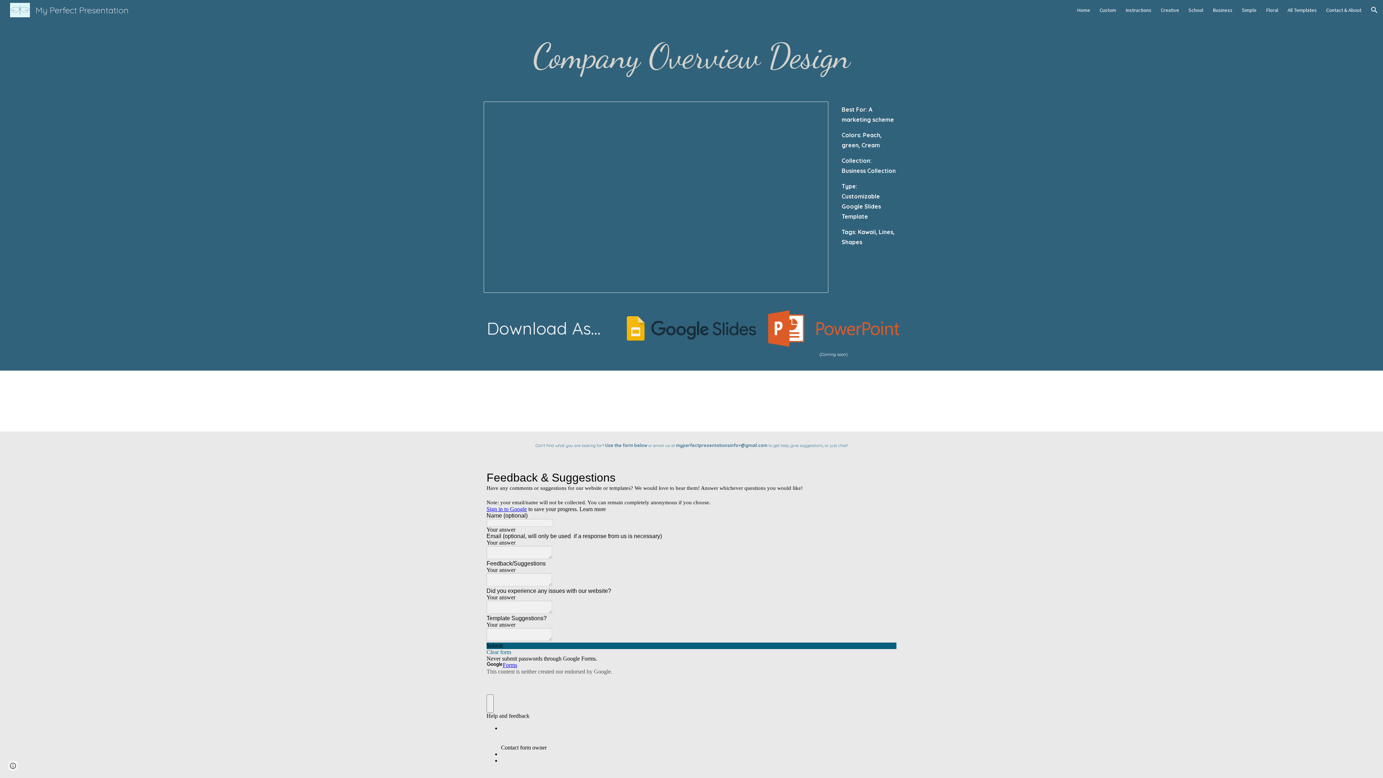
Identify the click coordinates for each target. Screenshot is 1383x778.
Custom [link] (1108, 10)
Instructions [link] (1138, 10)
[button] (1374, 10)
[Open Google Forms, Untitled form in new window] (885, 477)
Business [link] (1222, 10)
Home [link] (1083, 10)
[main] (691, 56)
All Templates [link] (1302, 10)
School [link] (1196, 10)
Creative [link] (1170, 10)
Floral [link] (1272, 10)
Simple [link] (1249, 10)
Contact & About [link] (1343, 10)
